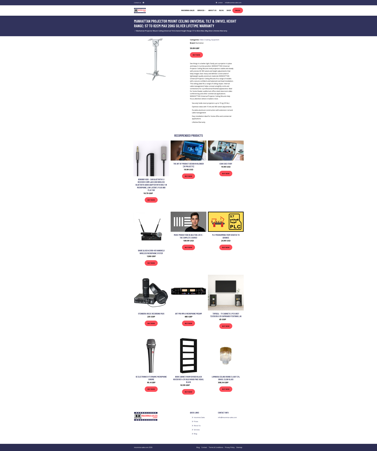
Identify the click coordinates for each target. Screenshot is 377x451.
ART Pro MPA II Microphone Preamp (188, 313)
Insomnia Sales (187, 10)
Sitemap (239, 447)
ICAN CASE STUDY (226, 163)
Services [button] (200, 10)
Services (197, 430)
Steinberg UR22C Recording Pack (151, 313)
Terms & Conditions (216, 447)
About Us (212, 10)
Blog (221, 10)
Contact (204, 447)
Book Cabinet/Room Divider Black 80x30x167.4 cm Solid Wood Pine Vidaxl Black (188, 379)
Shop (229, 10)
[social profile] (143, 3)
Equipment (215, 40)
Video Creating (205, 40)
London (220, 3)
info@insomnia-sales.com (233, 3)
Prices (237, 10)
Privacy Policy (230, 447)
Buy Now (196, 55)
